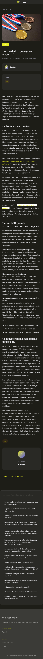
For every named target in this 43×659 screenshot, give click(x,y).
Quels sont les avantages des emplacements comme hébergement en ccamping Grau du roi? (21, 568)
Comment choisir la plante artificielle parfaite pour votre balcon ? (20, 597)
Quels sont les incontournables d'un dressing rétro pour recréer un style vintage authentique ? (21, 524)
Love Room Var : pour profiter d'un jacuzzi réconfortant (19, 575)
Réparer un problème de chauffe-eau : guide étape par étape (20, 510)
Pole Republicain (10, 617)
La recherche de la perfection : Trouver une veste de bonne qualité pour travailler (19, 550)
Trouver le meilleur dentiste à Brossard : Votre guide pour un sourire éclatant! (20, 557)
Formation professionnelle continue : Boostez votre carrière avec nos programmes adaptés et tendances (20, 533)
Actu (10, 9)
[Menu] (24, 1)
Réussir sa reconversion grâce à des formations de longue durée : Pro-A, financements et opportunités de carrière (20, 542)
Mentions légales (7, 643)
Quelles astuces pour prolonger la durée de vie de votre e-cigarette (20, 581)
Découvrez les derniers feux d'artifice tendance (20, 592)
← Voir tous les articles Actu (12, 476)
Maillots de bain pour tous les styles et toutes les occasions (21, 516)
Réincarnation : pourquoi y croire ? (16, 587)
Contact (4, 646)
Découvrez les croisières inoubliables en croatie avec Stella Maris (21, 503)
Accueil (4, 9)
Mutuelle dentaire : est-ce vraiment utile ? (19, 562)
